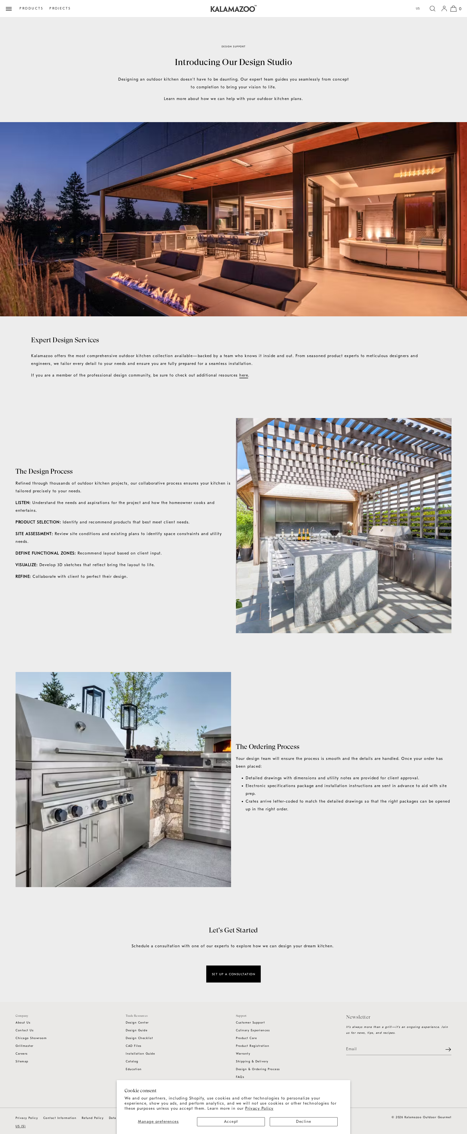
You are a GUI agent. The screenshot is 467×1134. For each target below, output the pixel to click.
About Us (23, 1022)
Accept (231, 1121)
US (418, 8)
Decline (303, 1121)
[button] (432, 8)
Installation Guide (140, 1053)
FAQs (240, 1077)
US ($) (21, 1126)
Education (134, 1069)
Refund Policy (93, 1118)
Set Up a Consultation (233, 974)
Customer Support (250, 1022)
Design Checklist (139, 1038)
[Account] (444, 8)
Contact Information (60, 1118)
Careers (22, 1053)
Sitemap (22, 1061)
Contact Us (25, 1030)
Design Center (137, 1022)
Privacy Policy (259, 1108)
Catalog (132, 1061)
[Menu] (11, 8)
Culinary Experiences (253, 1030)
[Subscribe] (445, 1049)
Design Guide (136, 1030)
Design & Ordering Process (258, 1069)
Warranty (243, 1053)
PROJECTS (60, 8)
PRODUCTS (31, 8)
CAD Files (134, 1046)
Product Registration (252, 1046)
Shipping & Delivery (252, 1061)
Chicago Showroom (31, 1038)
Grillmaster (25, 1046)
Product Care (246, 1038)
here (243, 375)
